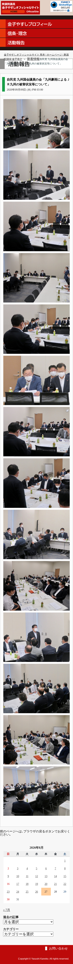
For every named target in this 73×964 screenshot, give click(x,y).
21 (55, 883)
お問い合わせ (58, 948)
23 (8, 891)
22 (64, 883)
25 (27, 891)
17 (17, 883)
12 (36, 876)
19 (36, 883)
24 (17, 891)
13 (46, 876)
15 (64, 876)
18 (27, 883)
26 (36, 891)
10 (17, 876)
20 (46, 883)
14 (55, 876)
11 (27, 876)
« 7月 (6, 910)
